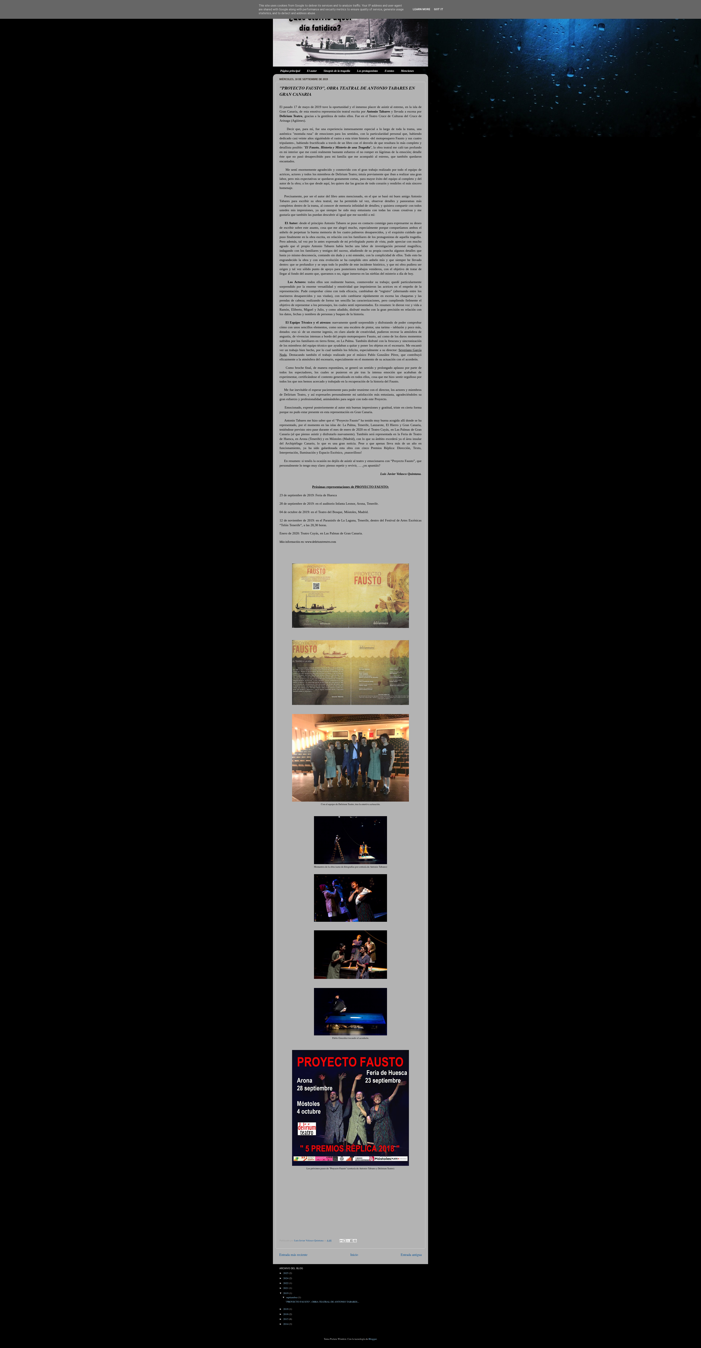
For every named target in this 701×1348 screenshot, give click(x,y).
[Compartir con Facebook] (351, 1241)
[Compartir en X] (348, 1241)
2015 (286, 1319)
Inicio (354, 1254)
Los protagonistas (367, 70)
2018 (286, 1309)
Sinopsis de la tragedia (336, 70)
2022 (286, 1283)
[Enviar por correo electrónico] (341, 1241)
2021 (286, 1288)
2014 (286, 1324)
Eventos (389, 70)
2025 (286, 1273)
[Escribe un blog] (344, 1241)
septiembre (292, 1297)
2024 (286, 1278)
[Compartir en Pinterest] (355, 1241)
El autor (312, 70)
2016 (286, 1314)
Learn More (421, 9)
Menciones (407, 70)
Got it (438, 9)
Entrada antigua (411, 1254)
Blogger (373, 1339)
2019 (286, 1293)
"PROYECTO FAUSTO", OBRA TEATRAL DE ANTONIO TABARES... (322, 1301)
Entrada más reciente (293, 1254)
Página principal (290, 70)
